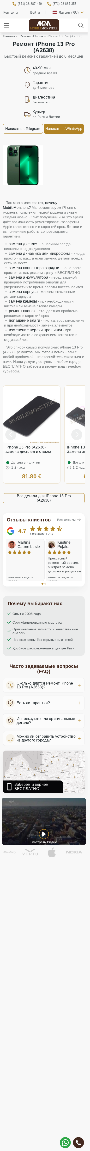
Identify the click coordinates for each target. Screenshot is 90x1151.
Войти (35, 12)
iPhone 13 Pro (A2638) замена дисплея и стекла (28, 449)
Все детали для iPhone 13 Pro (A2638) (44, 498)
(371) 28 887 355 (65, 4)
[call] (78, 1142)
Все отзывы (66, 520)
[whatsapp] (65, 1142)
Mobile (44, 28)
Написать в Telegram (22, 129)
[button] (42, 584)
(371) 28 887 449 (30, 4)
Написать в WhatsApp (63, 129)
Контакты (10, 12)
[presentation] (10, 434)
